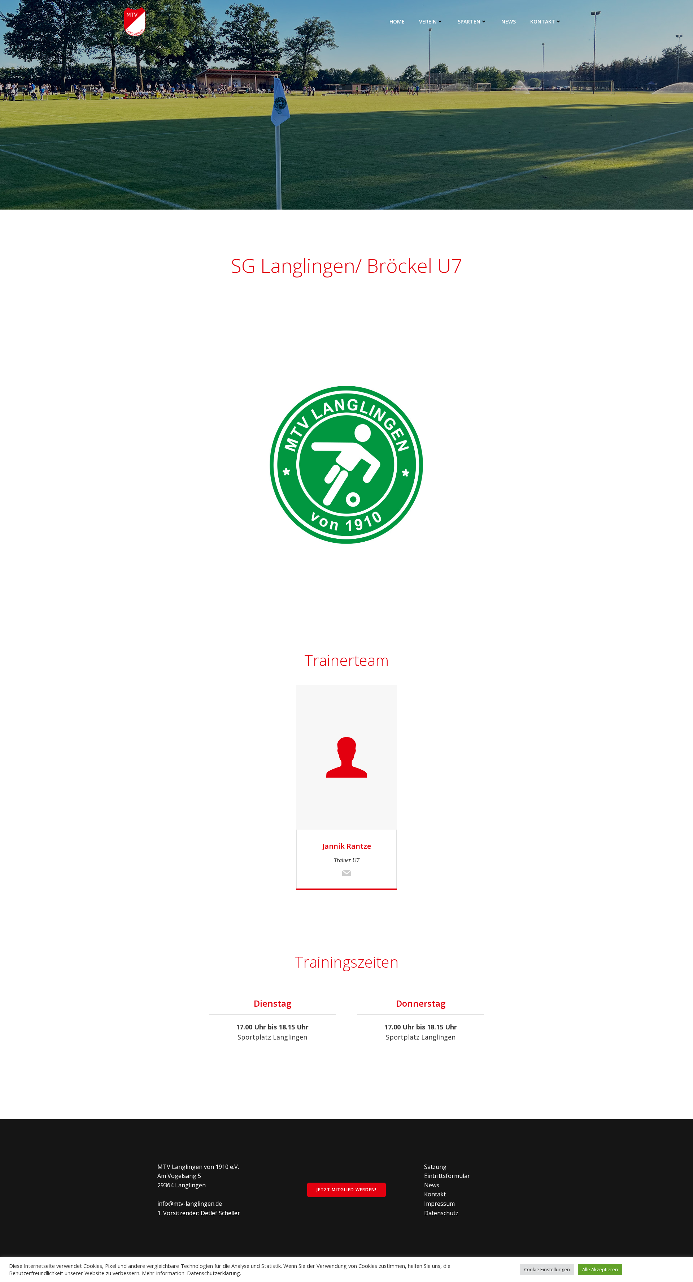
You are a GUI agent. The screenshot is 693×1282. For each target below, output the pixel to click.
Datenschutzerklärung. (214, 1273)
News (508, 21)
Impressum (439, 1204)
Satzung (435, 1167)
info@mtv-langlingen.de (189, 1204)
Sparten (469, 21)
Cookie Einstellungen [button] (547, 1269)
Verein (428, 21)
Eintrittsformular (447, 1176)
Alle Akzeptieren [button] (600, 1269)
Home (397, 21)
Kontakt (542, 21)
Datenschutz (441, 1213)
